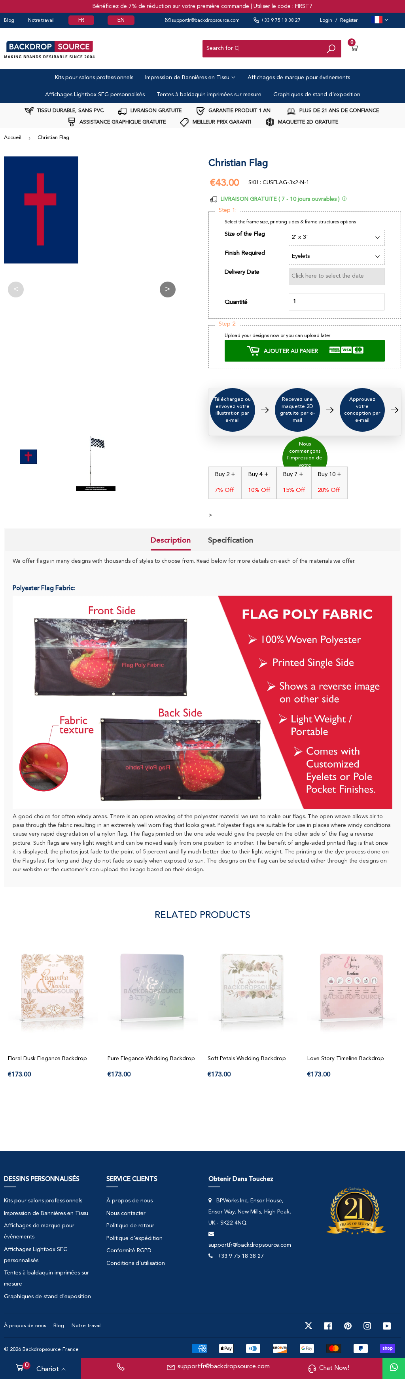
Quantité (236, 302)
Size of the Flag (245, 234)
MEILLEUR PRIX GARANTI (221, 122)
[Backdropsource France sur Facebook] (328, 1326)
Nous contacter (126, 1213)
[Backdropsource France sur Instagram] (367, 1326)
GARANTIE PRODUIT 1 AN (239, 110)
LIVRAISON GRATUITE (155, 110)
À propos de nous (129, 1201)
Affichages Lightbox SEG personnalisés (95, 94)
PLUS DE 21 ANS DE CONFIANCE (338, 110)
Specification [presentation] (230, 540)
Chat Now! (334, 1368)
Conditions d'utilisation (135, 1263)
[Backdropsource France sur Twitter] (308, 1326)
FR (81, 20)
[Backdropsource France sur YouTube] (387, 1326)
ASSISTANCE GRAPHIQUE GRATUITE (122, 122)
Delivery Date (242, 272)
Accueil (12, 137)
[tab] (171, 541)
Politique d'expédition (134, 1238)
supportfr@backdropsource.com (205, 20)
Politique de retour (130, 1226)
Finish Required (245, 253)
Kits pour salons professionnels (94, 77)
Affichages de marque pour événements (299, 77)
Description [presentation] (171, 540)
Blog (9, 20)
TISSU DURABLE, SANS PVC (70, 110)
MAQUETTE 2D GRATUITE (307, 122)
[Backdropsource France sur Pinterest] (348, 1326)
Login (326, 20)
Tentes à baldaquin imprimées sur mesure (209, 94)
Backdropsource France (51, 1349)
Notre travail (41, 20)
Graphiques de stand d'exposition (316, 94)
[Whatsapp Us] (394, 1368)
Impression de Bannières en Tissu (188, 77)
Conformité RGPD (128, 1250)
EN (121, 20)
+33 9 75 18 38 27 (280, 20)
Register (349, 20)
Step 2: (228, 324)
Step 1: (228, 210)
